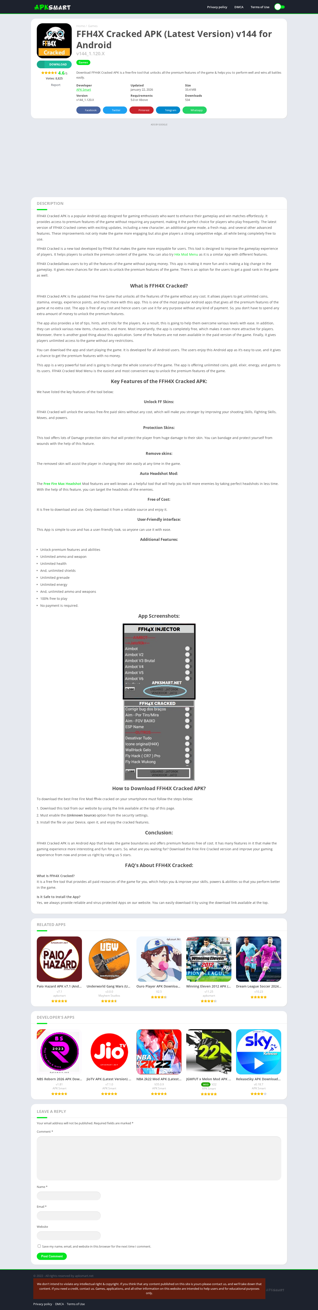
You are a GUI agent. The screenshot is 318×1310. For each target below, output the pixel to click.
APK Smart (83, 89)
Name (42, 1187)
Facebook (91, 110)
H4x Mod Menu (186, 254)
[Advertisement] (159, 159)
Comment (45, 1131)
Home (80, 26)
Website (42, 1226)
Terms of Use (260, 7)
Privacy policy (217, 7)
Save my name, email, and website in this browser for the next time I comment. (96, 1246)
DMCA (239, 7)
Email (42, 1206)
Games (93, 26)
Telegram (170, 110)
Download (58, 64)
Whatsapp (197, 110)
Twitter (116, 110)
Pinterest (144, 110)
